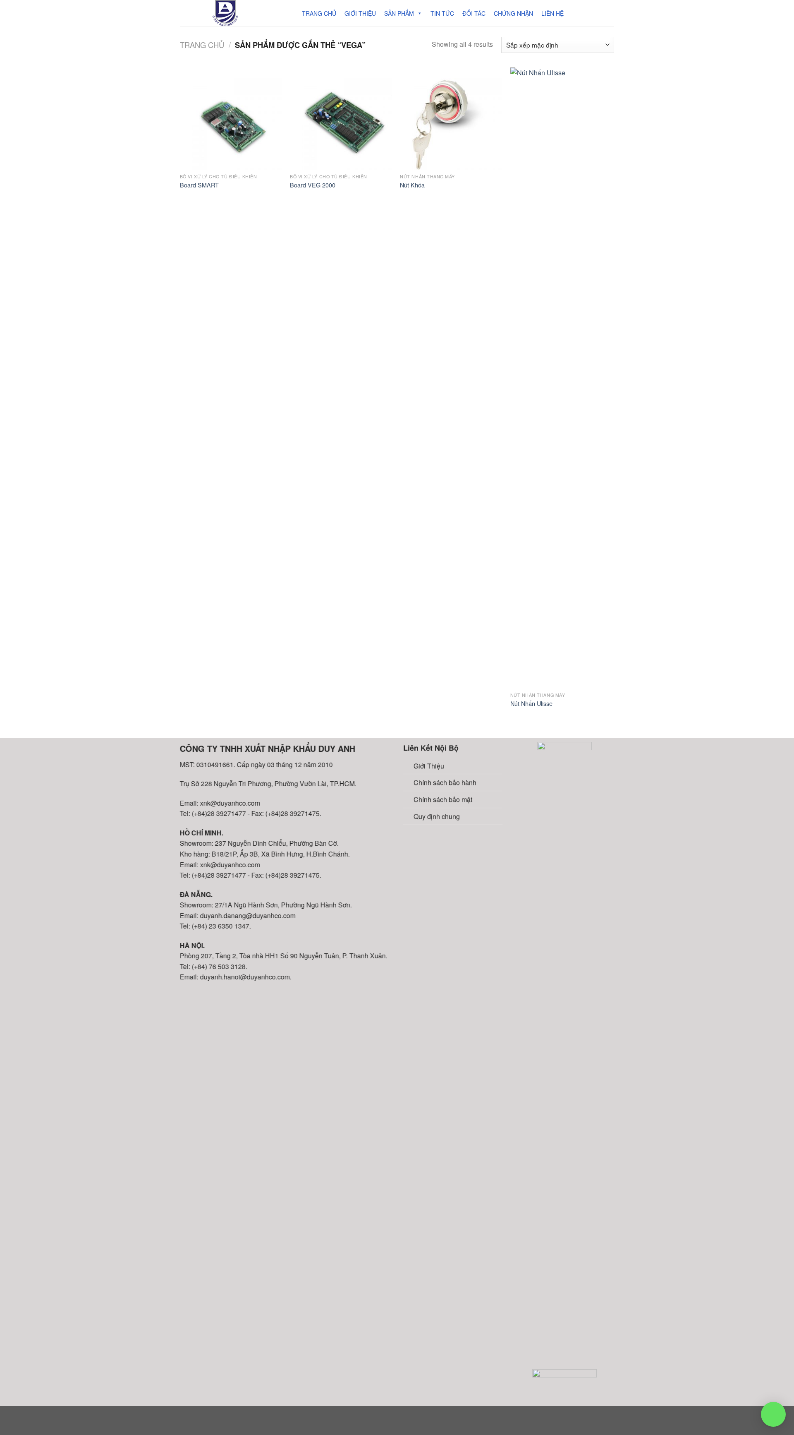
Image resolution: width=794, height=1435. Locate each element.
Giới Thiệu (429, 765)
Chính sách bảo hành (445, 782)
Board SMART (199, 185)
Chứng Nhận (513, 13)
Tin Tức (442, 13)
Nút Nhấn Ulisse (531, 704)
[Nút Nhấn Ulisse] (561, 377)
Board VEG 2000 (312, 185)
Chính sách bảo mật (443, 799)
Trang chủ (319, 13)
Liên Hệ (552, 13)
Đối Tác (473, 13)
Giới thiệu (360, 13)
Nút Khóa (412, 185)
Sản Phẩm (399, 13)
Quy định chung (437, 816)
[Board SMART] (231, 118)
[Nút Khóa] (451, 118)
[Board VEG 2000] (341, 118)
